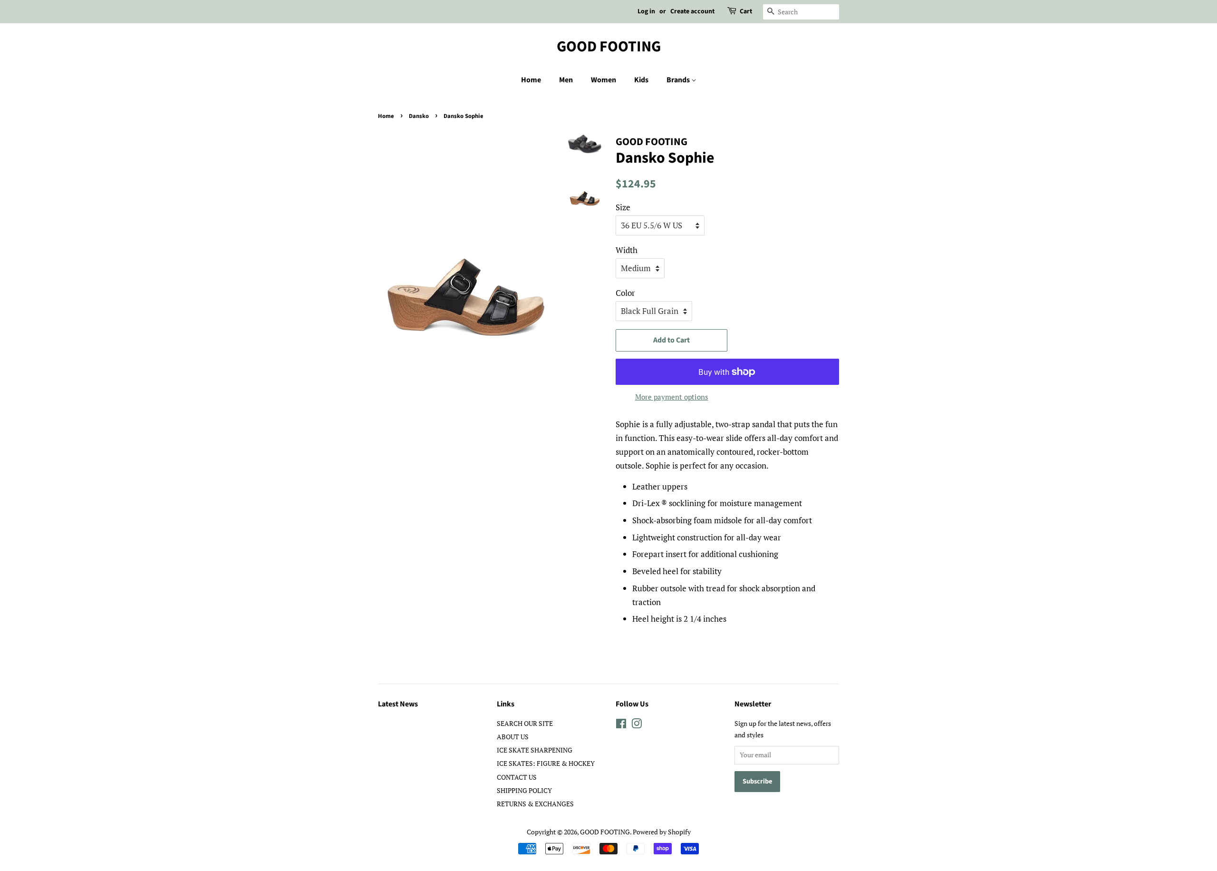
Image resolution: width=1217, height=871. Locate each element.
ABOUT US (513, 736)
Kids (641, 80)
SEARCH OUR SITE (525, 723)
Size (623, 207)
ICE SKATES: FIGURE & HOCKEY (546, 763)
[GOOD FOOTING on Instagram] (636, 725)
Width (626, 250)
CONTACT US (517, 777)
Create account (692, 11)
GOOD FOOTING (609, 47)
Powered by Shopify (662, 831)
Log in (646, 11)
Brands (678, 80)
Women (603, 80)
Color (625, 292)
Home (531, 80)
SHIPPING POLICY (524, 790)
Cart (746, 11)
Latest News (398, 704)
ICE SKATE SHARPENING (534, 749)
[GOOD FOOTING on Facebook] (621, 725)
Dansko (419, 116)
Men (566, 80)
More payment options (671, 396)
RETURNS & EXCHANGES (535, 803)
